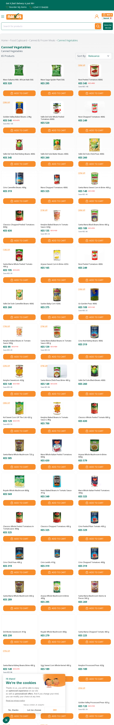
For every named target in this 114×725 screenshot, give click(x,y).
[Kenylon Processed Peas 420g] (94, 656)
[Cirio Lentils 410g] (57, 553)
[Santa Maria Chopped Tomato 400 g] (94, 623)
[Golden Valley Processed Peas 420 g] (95, 693)
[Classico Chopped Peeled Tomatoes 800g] (19, 215)
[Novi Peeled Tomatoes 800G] (94, 70)
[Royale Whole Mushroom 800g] (19, 481)
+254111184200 (40, 7)
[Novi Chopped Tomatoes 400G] (95, 107)
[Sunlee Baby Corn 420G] (57, 294)
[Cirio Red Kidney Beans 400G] (94, 331)
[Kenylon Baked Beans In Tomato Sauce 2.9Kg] (57, 408)
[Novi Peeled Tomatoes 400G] (95, 255)
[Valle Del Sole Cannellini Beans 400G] (19, 294)
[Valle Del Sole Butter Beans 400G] (57, 145)
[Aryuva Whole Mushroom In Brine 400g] (57, 587)
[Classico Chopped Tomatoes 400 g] (57, 517)
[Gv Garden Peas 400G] (94, 294)
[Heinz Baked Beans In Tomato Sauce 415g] (57, 481)
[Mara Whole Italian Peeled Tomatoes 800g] (57, 445)
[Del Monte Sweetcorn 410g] (19, 623)
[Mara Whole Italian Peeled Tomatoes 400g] (94, 481)
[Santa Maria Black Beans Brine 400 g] (94, 215)
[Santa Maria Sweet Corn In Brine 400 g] (94, 178)
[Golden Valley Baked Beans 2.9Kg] (19, 107)
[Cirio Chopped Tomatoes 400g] (94, 553)
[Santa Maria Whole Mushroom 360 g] (19, 587)
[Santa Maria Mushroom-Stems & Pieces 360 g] (94, 587)
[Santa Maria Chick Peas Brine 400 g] (57, 371)
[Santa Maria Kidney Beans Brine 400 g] (19, 656)
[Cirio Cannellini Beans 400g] (19, 178)
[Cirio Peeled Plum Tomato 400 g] (94, 517)
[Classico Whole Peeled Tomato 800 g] (94, 408)
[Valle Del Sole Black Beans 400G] (95, 371)
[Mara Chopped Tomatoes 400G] (57, 178)
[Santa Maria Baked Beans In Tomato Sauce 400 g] (57, 331)
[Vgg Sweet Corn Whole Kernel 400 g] (57, 656)
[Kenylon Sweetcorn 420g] (19, 371)
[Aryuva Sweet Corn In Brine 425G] (57, 255)
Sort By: (81, 56)
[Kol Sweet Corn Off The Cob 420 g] (19, 408)
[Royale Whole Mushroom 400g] (57, 623)
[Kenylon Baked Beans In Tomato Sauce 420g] (57, 215)
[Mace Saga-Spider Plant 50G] (56, 70)
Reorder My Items (18, 7)
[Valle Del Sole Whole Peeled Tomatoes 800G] (57, 107)
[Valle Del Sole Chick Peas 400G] (94, 145)
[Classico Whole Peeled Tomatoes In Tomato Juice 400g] (19, 517)
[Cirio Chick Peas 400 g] (19, 553)
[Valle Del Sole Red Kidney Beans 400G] (19, 145)
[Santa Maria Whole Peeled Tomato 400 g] (19, 255)
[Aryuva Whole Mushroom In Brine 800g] (95, 445)
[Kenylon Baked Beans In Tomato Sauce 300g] (19, 331)
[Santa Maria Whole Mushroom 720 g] (19, 445)
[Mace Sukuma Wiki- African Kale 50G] (19, 70)
